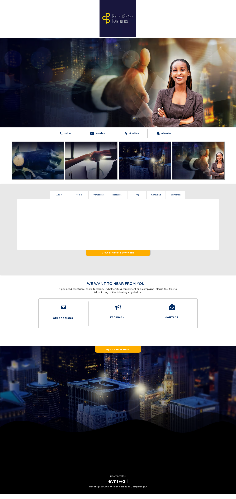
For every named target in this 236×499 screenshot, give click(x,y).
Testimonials (175, 194)
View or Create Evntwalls (118, 252)
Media (78, 194)
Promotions (98, 194)
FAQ (137, 194)
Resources (117, 194)
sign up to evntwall (118, 349)
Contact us (156, 194)
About (59, 194)
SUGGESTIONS (63, 317)
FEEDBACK (117, 317)
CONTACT (172, 317)
